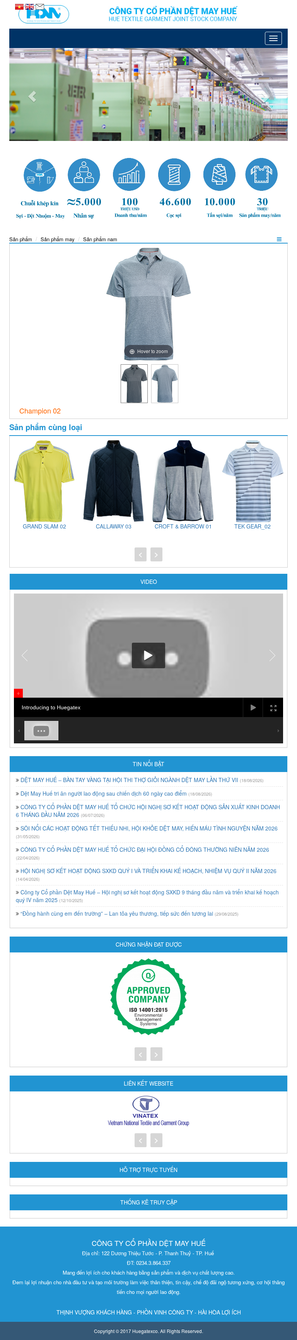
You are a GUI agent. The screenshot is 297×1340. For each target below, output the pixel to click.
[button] (30, 94)
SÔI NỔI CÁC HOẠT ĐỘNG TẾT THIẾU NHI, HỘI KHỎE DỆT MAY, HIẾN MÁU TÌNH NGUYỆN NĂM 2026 (149, 828)
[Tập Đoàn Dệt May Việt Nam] (148, 1111)
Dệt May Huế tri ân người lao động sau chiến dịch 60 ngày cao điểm (103, 793)
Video (148, 581)
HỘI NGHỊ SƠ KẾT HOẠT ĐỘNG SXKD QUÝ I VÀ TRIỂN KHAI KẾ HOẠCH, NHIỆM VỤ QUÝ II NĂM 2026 (148, 871)
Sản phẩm (20, 239)
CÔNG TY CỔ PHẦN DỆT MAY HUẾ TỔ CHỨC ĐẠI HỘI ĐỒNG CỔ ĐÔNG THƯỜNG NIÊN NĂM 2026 (144, 849)
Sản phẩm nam (100, 239)
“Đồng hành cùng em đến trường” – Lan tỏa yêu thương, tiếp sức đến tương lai (116, 913)
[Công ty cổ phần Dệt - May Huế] (148, 14)
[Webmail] (40, 6)
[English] (30, 6)
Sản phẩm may (58, 239)
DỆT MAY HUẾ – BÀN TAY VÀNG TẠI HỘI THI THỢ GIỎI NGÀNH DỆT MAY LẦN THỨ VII (129, 780)
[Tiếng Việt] (20, 6)
